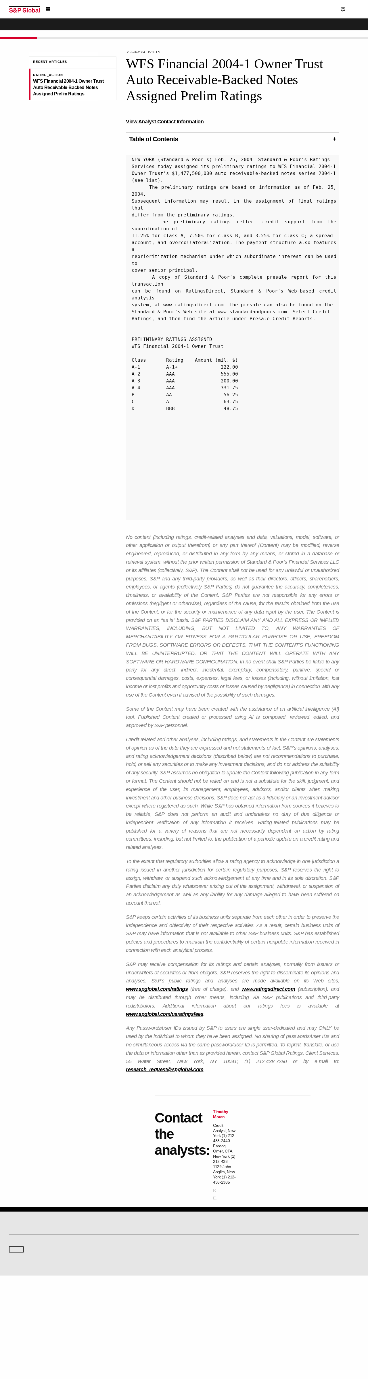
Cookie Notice (176, 1347)
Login (351, 9)
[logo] (24, 9)
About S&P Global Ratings (29, 1260)
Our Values (17, 1298)
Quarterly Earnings (113, 1314)
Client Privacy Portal (234, 1347)
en (295, 9)
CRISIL (194, 1260)
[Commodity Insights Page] (188, 1213)
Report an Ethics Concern (209, 1314)
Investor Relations (113, 1298)
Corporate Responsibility (297, 1306)
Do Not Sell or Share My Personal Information (289, 1347)
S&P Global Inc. (29, 1276)
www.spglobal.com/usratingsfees (164, 1014)
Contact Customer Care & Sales (213, 1298)
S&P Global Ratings (34, 1237)
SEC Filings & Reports (116, 1322)
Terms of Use (150, 1347)
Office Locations (201, 1322)
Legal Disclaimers (121, 1347)
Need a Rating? (339, 27)
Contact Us (322, 9)
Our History (18, 1306)
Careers (284, 1298)
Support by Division (204, 1306)
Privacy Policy (203, 1347)
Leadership (287, 1314)
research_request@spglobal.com (165, 1069)
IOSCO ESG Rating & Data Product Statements (314, 1322)
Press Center (19, 1322)
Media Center (109, 1260)
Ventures (16, 1314)
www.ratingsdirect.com (268, 989)
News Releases (111, 1306)
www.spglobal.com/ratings (157, 989)
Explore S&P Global (73, 9)
